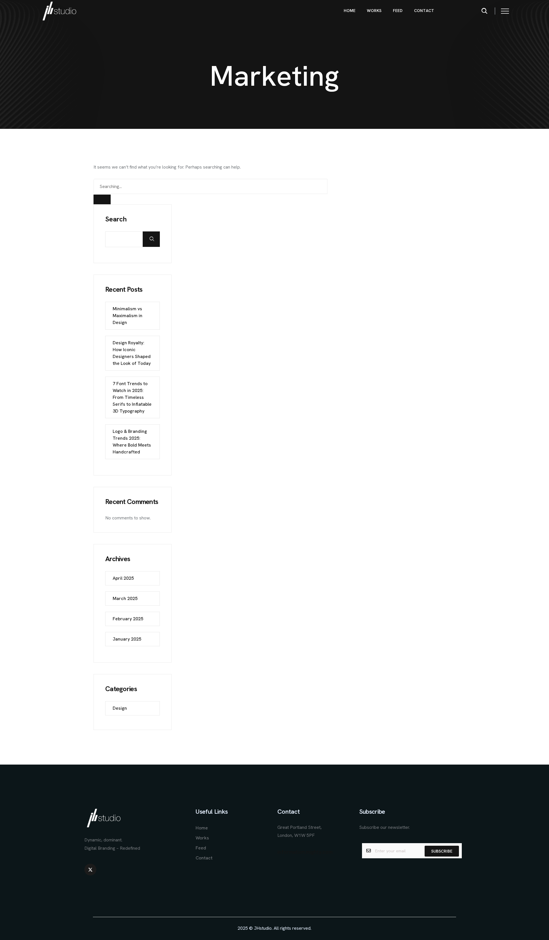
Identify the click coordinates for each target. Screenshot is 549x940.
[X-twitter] (90, 870)
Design (120, 708)
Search (116, 219)
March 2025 (125, 598)
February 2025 (128, 619)
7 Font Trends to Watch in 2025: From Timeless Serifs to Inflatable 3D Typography (132, 397)
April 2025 (123, 578)
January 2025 (127, 639)
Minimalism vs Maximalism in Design (127, 315)
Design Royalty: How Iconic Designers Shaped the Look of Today (132, 353)
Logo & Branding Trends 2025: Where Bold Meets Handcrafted (132, 441)
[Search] (102, 199)
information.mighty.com (305, 852)
